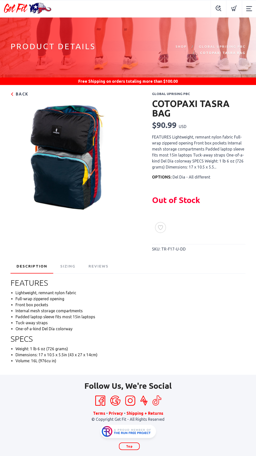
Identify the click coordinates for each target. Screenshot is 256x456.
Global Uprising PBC (222, 46)
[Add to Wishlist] (160, 227)
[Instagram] (130, 400)
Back (21, 94)
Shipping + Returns (144, 413)
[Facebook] (100, 400)
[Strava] (144, 400)
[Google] (115, 400)
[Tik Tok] (157, 400)
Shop (181, 46)
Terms (99, 413)
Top (129, 446)
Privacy (116, 413)
